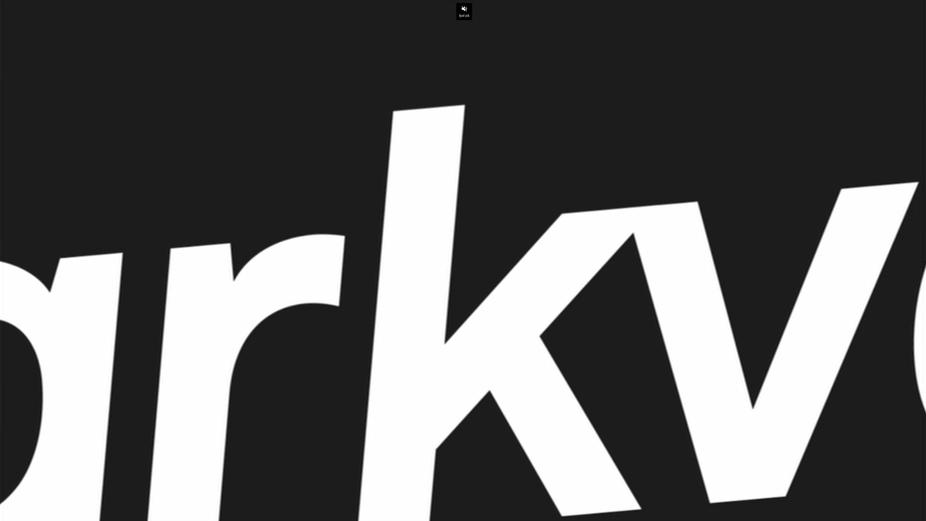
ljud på (464, 15)
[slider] (463, 506)
